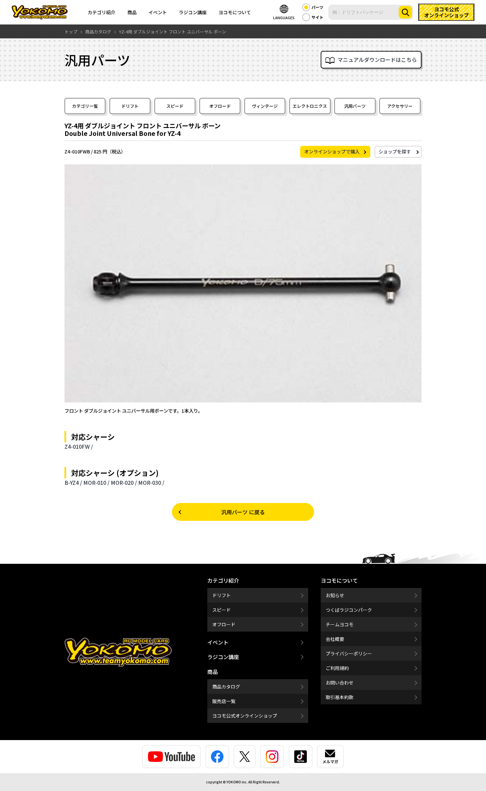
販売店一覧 (223, 701)
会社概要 (335, 639)
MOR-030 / (151, 482)
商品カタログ (226, 686)
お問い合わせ (339, 682)
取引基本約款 (339, 697)
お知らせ (335, 595)
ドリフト (130, 106)
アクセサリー (400, 106)
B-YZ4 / (73, 482)
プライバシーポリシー (349, 653)
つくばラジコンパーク (349, 609)
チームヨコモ (339, 624)
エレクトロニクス (310, 106)
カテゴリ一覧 (85, 106)
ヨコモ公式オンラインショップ (244, 715)
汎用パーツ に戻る (243, 512)
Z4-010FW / (78, 446)
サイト (317, 17)
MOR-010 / (96, 482)
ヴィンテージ (265, 106)
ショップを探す (395, 151)
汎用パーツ (355, 106)
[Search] (405, 12)
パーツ (317, 7)
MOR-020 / (124, 482)
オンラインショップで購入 (332, 151)
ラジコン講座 (193, 12)
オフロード (220, 106)
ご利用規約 (337, 668)
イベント (157, 12)
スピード (174, 106)
